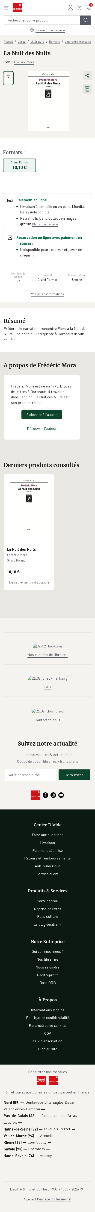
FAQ (47, 686)
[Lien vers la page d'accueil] (17, 7)
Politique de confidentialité (47, 1017)
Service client (48, 874)
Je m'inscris (74, 775)
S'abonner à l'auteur (42, 414)
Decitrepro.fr (47, 975)
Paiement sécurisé (47, 850)
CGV (47, 1033)
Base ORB (47, 982)
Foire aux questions (47, 834)
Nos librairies (47, 959)
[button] (47, 331)
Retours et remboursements (47, 858)
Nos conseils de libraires (47, 654)
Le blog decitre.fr (47, 924)
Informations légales (47, 1010)
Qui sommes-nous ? (48, 951)
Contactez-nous (47, 720)
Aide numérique (47, 866)
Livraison (47, 842)
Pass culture (47, 916)
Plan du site (47, 1048)
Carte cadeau (47, 901)
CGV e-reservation (47, 1041)
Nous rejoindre (47, 967)
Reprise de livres (47, 908)
